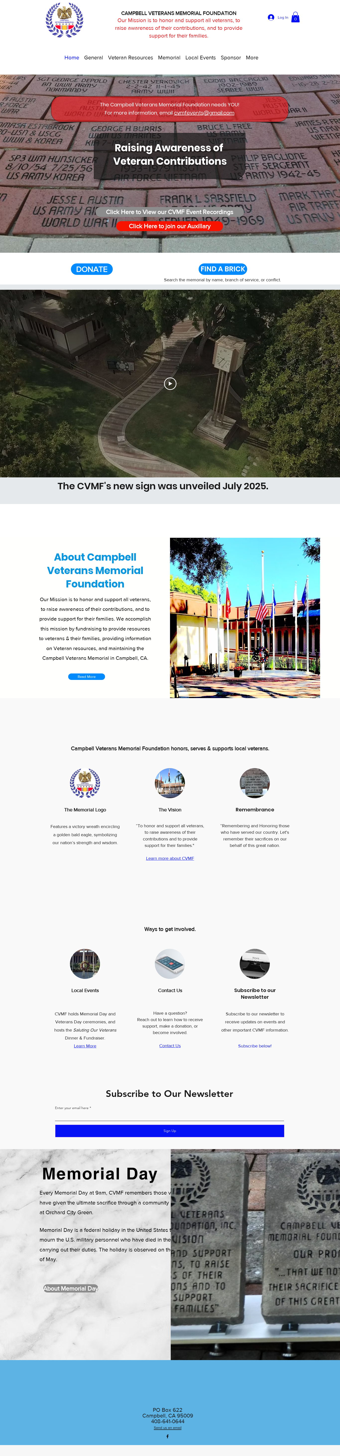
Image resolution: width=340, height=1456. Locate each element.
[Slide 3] (172, 243)
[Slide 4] (178, 243)
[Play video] (170, 383)
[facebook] (167, 1436)
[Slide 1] (162, 243)
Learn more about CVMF (170, 858)
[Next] (319, 163)
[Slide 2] (167, 243)
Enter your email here (72, 1108)
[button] (295, 17)
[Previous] (20, 163)
